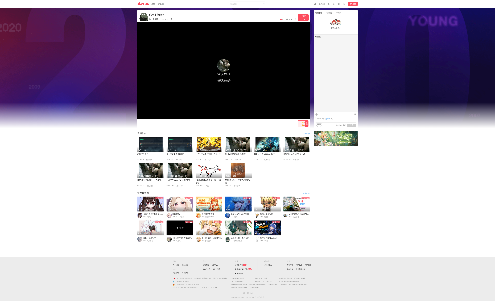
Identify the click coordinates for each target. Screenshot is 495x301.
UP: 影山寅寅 (206, 241)
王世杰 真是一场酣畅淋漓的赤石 (212, 238)
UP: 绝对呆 (176, 241)
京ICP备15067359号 (237, 278)
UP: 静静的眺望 (236, 241)
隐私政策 (290, 269)
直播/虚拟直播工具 (241, 269)
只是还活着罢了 (149, 238)
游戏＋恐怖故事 (266, 214)
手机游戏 (237, 186)
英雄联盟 (267, 159)
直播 (153, 4)
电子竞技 (208, 159)
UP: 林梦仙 (147, 217)
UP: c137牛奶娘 (178, 217)
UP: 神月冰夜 (148, 241)
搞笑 (207, 186)
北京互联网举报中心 (237, 281)
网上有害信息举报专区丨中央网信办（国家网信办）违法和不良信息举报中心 (202, 278)
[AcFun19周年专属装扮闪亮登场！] (336, 132)
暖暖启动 (176, 214)
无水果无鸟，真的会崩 (240, 238)
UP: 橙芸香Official (208, 217)
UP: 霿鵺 (234, 217)
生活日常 (238, 159)
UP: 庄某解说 (294, 217)
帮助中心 (290, 265)
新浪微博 (206, 265)
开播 (354, 4)
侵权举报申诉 (300, 269)
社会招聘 (176, 273)
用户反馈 (299, 265)
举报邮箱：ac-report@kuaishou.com (293, 284)
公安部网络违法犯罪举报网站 (289, 281)
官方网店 (215, 265)
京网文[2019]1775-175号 (263, 281)
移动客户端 (239, 265)
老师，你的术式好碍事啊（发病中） (241, 214)
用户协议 (308, 265)
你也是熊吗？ (154, 19)
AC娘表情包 (239, 273)
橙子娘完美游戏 (208, 214)
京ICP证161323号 (261, 278)
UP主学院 (216, 269)
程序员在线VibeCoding (269, 238)
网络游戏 (149, 159)
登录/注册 (322, 4)
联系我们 (185, 265)
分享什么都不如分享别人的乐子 (153, 214)
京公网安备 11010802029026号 (188, 284)
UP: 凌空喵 (264, 217)
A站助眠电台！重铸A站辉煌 (299, 214)
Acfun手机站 (268, 265)
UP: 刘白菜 (264, 241)
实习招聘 (185, 273)
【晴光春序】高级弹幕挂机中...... (182, 238)
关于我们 (176, 265)
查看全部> (306, 133)
